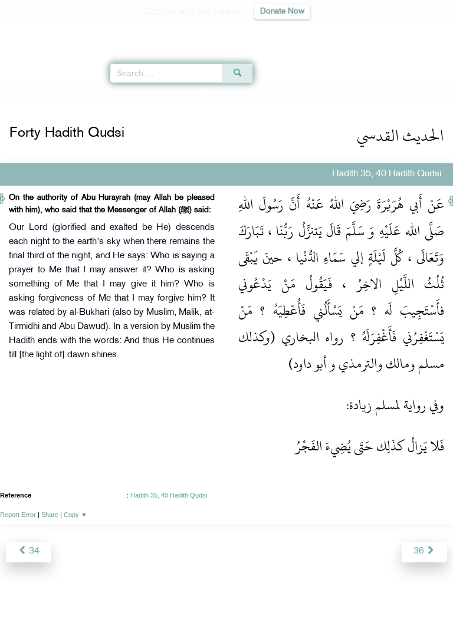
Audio (418, 33)
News (159, 604)
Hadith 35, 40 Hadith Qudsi (168, 495)
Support (194, 604)
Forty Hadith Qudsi (137, 93)
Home (14, 93)
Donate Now (282, 11)
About (129, 604)
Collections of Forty (64, 93)
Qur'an (279, 33)
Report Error (18, 514)
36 (419, 551)
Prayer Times (371, 33)
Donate (322, 604)
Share (49, 514)
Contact (285, 604)
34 (33, 551)
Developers (240, 604)
